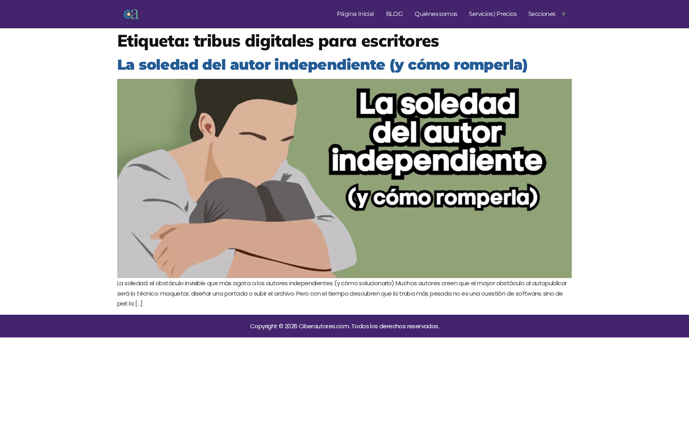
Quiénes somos (436, 14)
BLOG (394, 14)
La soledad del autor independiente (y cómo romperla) (322, 64)
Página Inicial (355, 14)
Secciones (541, 14)
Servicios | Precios (492, 14)
